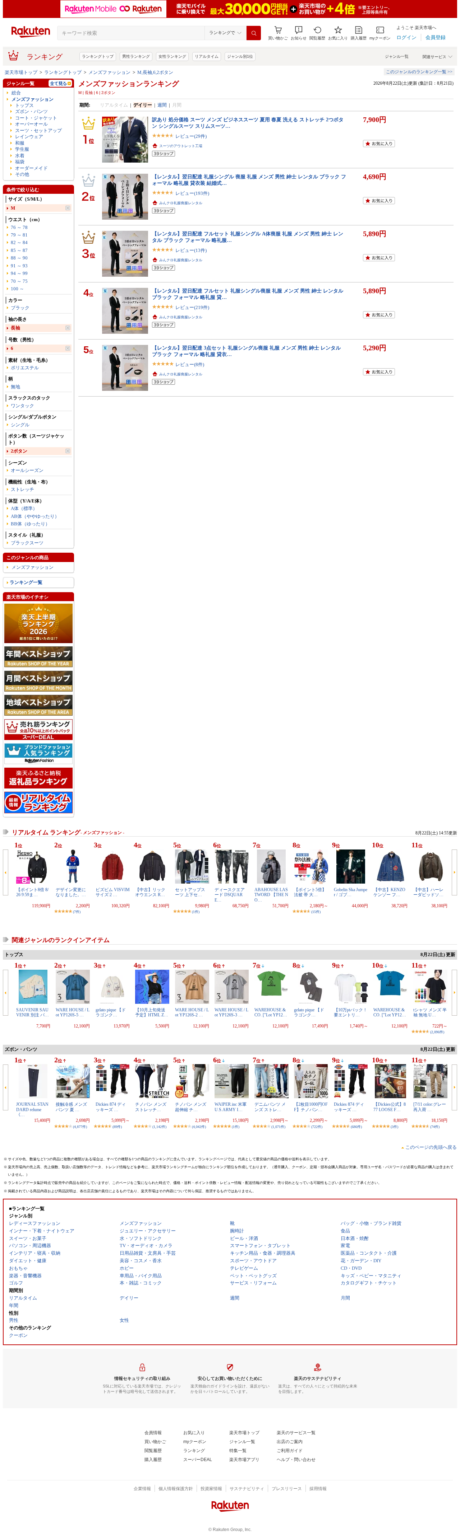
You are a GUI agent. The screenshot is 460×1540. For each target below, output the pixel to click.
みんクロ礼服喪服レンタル (180, 203)
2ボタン (19, 451)
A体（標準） (24, 508)
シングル (20, 424)
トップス (24, 105)
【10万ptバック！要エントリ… (350, 1012)
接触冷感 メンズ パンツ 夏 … (71, 1107)
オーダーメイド (31, 168)
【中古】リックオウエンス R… (150, 892)
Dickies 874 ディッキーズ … (111, 1107)
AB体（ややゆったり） (35, 516)
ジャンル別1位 (240, 56)
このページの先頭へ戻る (431, 1147)
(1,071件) (278, 1127)
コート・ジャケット (36, 118)
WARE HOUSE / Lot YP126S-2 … (192, 1012)
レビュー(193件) (192, 193)
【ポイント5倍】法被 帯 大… (310, 892)
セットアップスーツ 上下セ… (190, 892)
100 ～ (17, 288)
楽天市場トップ (21, 72)
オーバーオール (31, 124)
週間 (162, 105)
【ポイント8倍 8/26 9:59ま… (32, 892)
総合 (16, 92)
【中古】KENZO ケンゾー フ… (389, 892)
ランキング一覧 (26, 582)
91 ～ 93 (19, 265)
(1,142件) (159, 1127)
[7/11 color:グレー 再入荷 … (429, 1107)
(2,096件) (437, 1032)
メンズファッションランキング (128, 84)
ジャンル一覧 (397, 56)
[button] (299, 33)
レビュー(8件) (189, 364)
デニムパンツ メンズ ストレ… (270, 1107)
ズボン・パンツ (31, 111)
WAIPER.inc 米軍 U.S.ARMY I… (231, 1107)
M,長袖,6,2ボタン (155, 72)
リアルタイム (206, 56)
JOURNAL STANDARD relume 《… (32, 1109)
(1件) (195, 912)
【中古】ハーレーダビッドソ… (428, 892)
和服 (19, 143)
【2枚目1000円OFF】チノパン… (311, 1107)
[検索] (254, 33)
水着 (19, 155)
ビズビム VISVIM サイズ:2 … (115, 892)
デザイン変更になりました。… (71, 892)
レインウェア (29, 136)
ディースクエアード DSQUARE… (230, 895)
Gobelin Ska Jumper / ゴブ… (350, 892)
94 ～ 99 (19, 273)
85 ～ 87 (19, 250)
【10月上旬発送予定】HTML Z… (151, 1012)
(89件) (117, 1127)
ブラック (20, 307)
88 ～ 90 (19, 258)
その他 (22, 174)
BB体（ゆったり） (30, 523)
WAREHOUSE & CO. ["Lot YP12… (270, 1012)
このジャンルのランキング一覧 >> (419, 71)
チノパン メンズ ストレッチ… (150, 1107)
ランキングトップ (98, 56)
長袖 (15, 328)
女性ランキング (172, 56)
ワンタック (22, 405)
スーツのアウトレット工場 (180, 146)
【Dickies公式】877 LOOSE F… (389, 1107)
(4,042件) (199, 1127)
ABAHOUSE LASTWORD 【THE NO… (271, 895)
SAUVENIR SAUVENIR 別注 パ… (32, 1012)
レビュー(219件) (192, 307)
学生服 (22, 149)
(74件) (435, 1127)
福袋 (19, 161)
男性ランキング (136, 56)
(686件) (356, 1127)
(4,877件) (80, 1127)
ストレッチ (22, 489)
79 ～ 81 (19, 235)
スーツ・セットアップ (38, 130)
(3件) (394, 1127)
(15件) (316, 912)
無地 (15, 386)
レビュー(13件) (191, 250)
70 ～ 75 (19, 281)
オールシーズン (27, 470)
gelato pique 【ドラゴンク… (111, 1012)
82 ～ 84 (19, 242)
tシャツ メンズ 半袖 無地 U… (430, 1012)
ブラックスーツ (27, 543)
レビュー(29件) (191, 136)
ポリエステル (25, 367)
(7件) (76, 912)
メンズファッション (109, 72)
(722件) (316, 1127)
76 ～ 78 (19, 227)
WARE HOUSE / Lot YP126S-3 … (231, 1012)
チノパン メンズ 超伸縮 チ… (190, 1107)
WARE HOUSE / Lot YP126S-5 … (72, 1012)
